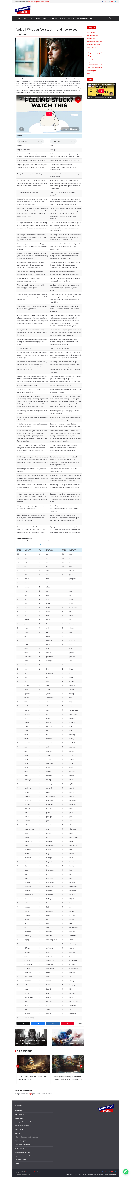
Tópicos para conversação (94, 68)
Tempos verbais (91, 62)
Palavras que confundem (94, 59)
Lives (31, 18)
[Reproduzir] (89, 97)
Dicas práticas (91, 32)
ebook (38, 18)
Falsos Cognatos (91, 47)
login (30, 1094)
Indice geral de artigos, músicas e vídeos (98, 53)
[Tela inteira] (114, 97)
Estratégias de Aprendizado (94, 41)
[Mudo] (111, 97)
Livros (45, 18)
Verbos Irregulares (92, 70)
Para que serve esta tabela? (33, 545)
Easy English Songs (92, 35)
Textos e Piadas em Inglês (94, 65)
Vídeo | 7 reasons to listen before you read (30, 1041)
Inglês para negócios (93, 56)
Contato (71, 18)
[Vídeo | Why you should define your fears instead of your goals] (70, 1057)
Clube (18, 18)
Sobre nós (53, 18)
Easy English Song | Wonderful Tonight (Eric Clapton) (68, 1041)
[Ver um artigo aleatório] (114, 18)
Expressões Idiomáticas (93, 44)
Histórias (89, 50)
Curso (25, 18)
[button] (126, 1171)
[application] (101, 91)
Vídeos (62, 18)
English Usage (91, 38)
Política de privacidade (84, 18)
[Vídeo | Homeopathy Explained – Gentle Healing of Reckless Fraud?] (35, 1057)
